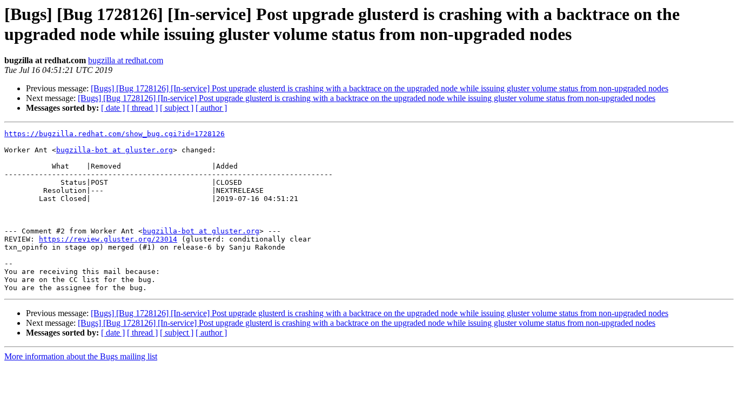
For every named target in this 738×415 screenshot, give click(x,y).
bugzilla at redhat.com (125, 60)
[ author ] (211, 107)
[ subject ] (176, 107)
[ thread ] (142, 107)
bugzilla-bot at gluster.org (114, 150)
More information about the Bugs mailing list (80, 356)
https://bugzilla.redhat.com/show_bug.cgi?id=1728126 (114, 134)
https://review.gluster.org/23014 (108, 239)
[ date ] (113, 107)
